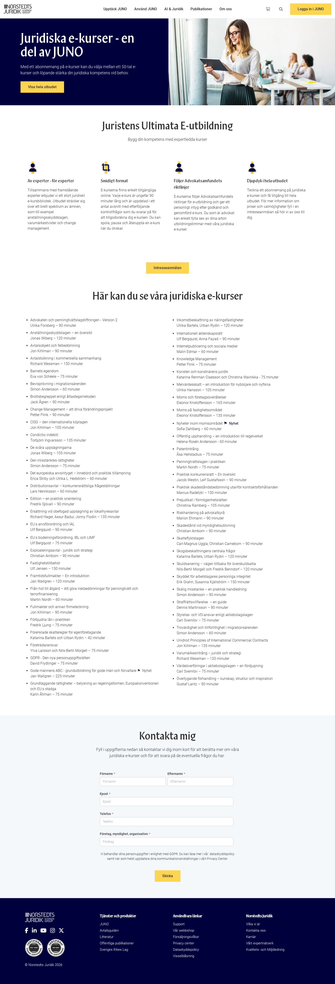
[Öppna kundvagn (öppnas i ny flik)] (268, 9)
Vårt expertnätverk (259, 943)
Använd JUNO (145, 9)
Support (179, 924)
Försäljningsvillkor (186, 937)
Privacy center (183, 943)
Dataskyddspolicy (186, 950)
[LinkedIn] (36, 930)
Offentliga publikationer (117, 943)
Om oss (225, 9)
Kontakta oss (256, 930)
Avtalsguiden (109, 930)
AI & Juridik (173, 9)
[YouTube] (45, 930)
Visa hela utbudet (42, 87)
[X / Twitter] (63, 930)
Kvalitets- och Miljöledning (265, 950)
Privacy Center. (217, 859)
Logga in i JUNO (311, 9)
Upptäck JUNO (115, 9)
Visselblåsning (183, 956)
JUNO (104, 924)
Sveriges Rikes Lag (114, 950)
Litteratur (106, 937)
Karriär (251, 937)
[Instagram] (54, 930)
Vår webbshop (183, 930)
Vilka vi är (253, 924)
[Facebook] (28, 930)
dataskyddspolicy (221, 854)
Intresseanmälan (167, 268)
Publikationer (201, 9)
